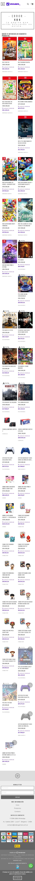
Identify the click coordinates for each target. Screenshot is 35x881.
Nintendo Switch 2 (7, 71)
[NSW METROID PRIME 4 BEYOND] (9, 251)
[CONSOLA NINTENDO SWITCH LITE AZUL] (25, 421)
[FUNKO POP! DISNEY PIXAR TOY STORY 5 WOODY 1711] (9, 651)
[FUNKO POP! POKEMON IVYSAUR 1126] (9, 536)
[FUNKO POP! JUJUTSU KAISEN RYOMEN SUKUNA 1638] (25, 594)
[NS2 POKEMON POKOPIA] (25, 48)
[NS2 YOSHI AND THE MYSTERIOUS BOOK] (9, 88)
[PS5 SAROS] (25, 249)
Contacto (17, 811)
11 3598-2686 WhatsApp (17, 818)
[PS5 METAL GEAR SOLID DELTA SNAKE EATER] (25, 319)
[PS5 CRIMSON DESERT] (25, 391)
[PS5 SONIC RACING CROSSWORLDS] (25, 283)
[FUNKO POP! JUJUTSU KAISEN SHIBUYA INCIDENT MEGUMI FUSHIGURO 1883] (9, 594)
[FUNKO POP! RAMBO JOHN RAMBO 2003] (25, 565)
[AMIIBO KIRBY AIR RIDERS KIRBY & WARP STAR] (9, 479)
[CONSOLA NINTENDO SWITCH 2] (9, 421)
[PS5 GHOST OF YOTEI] (9, 319)
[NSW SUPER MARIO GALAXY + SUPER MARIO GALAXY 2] (25, 169)
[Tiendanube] (17, 853)
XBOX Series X (21, 469)
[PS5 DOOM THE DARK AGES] (9, 355)
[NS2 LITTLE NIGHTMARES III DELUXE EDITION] (25, 127)
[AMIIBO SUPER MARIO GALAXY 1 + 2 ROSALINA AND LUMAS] (9, 508)
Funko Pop (21, 526)
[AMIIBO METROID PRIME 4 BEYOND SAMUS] (25, 479)
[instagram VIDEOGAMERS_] (17, 776)
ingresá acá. (17, 860)
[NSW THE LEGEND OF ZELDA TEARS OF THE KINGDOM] (25, 210)
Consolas (5, 433)
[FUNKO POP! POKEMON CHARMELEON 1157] (25, 536)
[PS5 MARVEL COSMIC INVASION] (25, 355)
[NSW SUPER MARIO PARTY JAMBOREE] (9, 210)
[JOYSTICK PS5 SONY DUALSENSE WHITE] (9, 450)
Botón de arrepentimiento (17, 863)
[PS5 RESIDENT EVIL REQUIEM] (9, 391)
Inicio (17, 805)
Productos (17, 808)
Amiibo (4, 498)
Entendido (17, 878)
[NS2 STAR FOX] (9, 48)
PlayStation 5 (21, 269)
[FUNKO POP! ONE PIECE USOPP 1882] (9, 623)
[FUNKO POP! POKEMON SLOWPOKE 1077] (25, 508)
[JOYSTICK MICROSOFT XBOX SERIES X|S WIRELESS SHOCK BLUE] (25, 450)
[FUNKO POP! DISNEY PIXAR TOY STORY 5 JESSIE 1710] (25, 623)
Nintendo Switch (6, 193)
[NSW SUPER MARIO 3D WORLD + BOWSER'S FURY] (9, 169)
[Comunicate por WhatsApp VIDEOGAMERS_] (30, 865)
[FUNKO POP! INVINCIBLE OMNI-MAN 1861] (9, 565)
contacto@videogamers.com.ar (17, 825)
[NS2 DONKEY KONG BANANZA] (25, 88)
